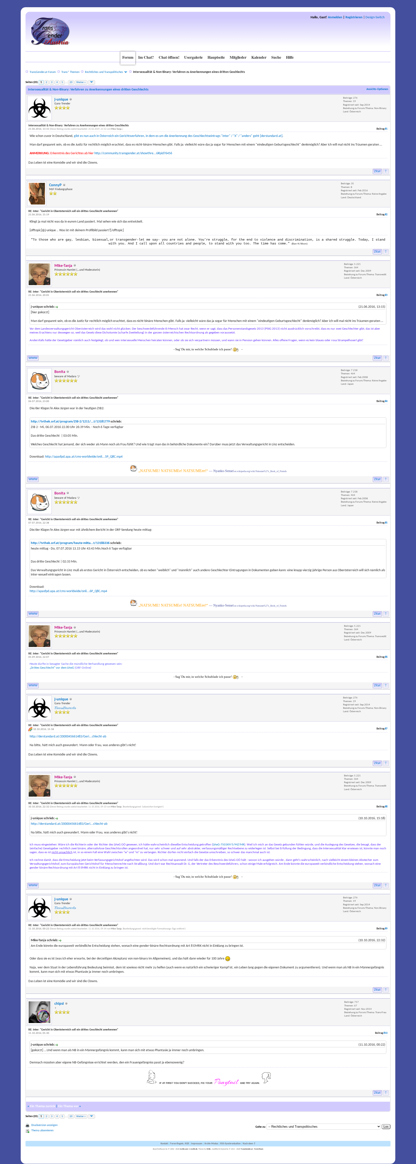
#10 (386, 1033)
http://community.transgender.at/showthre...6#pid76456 (133, 153)
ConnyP (55, 185)
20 (71, 82)
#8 (386, 807)
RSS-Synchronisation (230, 1143)
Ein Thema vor (68, 1106)
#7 (386, 729)
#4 (386, 401)
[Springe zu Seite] (91, 82)
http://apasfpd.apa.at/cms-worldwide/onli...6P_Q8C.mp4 (68, 591)
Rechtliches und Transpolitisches (104, 72)
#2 (386, 214)
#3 (386, 295)
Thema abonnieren (42, 1130)
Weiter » (81, 82)
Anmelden (335, 17)
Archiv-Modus (211, 1143)
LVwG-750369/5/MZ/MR (228, 844)
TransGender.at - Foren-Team (252, 1149)
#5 (386, 523)
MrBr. (209, 1149)
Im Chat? (146, 57)
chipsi (59, 1004)
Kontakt (164, 1143)
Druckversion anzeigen (44, 1125)
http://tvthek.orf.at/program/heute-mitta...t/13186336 (70, 543)
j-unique (61, 100)
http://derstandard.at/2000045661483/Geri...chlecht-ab (68, 736)
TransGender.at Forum (43, 72)
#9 (386, 928)
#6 (386, 657)
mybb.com (184, 1149)
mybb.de (193, 1149)
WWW (33, 358)
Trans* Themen (70, 72)
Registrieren (354, 17)
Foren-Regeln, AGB (179, 1143)
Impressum (196, 1143)
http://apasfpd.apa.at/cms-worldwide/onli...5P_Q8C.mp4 (84, 457)
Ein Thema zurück (42, 1106)
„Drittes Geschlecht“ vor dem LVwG (52, 667)
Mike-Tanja (116, 129)
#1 (386, 129)
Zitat (377, 171)
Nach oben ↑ (249, 1143)
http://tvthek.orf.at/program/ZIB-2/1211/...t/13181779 (70, 421)
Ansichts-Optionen (377, 89)
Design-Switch (374, 17)
